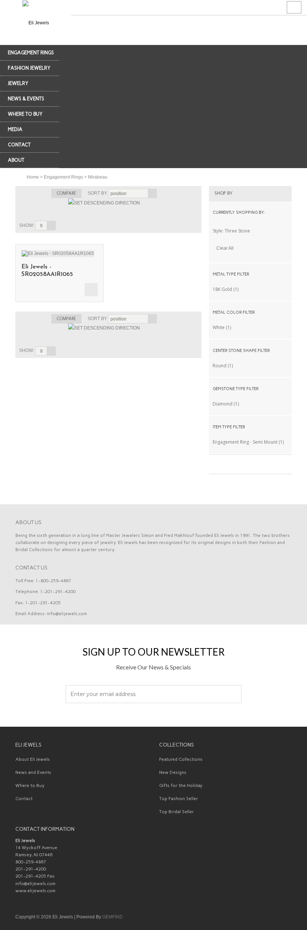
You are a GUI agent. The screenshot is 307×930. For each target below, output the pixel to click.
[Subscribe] (231, 694)
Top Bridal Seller (176, 811)
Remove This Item (285, 231)
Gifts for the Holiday (181, 785)
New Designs (172, 772)
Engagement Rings (63, 177)
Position (118, 193)
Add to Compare (91, 289)
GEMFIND (112, 917)
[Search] (294, 7)
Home (33, 177)
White (219, 327)
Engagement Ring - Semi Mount (245, 442)
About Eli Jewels (32, 759)
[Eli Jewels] (35, 22)
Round (220, 365)
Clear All (225, 248)
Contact (24, 798)
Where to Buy (30, 785)
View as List (194, 212)
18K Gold (222, 289)
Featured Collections (181, 759)
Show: (26, 225)
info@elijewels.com (67, 613)
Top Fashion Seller (178, 798)
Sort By (97, 193)
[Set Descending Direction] (104, 202)
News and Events (33, 772)
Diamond (222, 404)
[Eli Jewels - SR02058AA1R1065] (57, 253)
